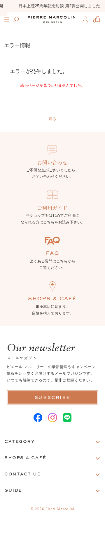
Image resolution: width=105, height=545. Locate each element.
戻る (52, 119)
